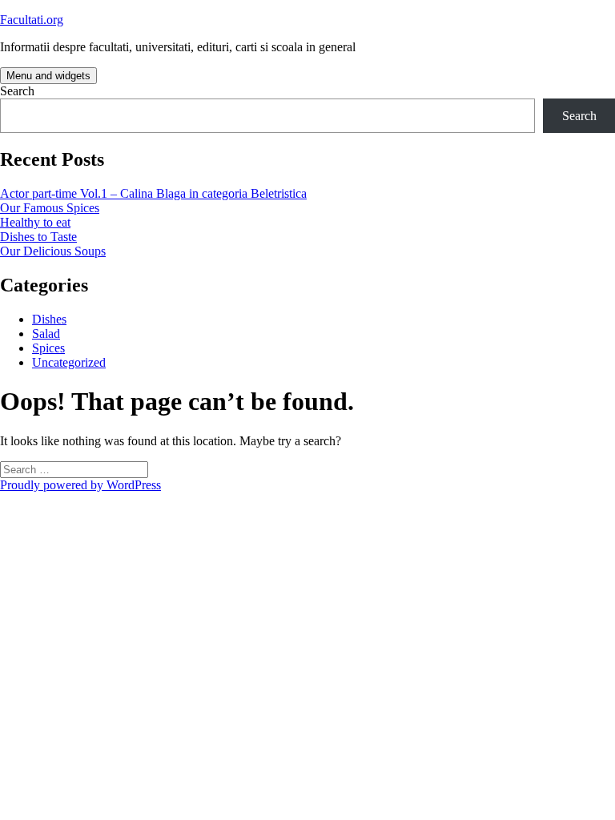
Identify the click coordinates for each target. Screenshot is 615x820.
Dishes (49, 319)
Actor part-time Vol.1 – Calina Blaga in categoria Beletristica (153, 193)
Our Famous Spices (49, 208)
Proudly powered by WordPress (80, 485)
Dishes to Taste (38, 236)
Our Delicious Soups (53, 251)
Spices (48, 348)
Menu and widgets (48, 76)
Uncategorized (69, 362)
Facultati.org (31, 19)
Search (17, 91)
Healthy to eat (35, 222)
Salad (46, 333)
